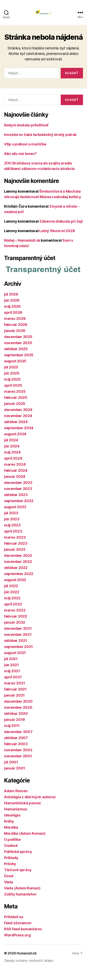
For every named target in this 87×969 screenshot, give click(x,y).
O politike (12, 839)
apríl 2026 (13, 312)
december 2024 (18, 410)
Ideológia (12, 815)
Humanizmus (15, 809)
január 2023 (14, 549)
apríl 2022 (13, 604)
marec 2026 (14, 318)
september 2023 (18, 501)
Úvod (8, 876)
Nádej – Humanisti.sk (22, 240)
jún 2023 (11, 519)
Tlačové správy (18, 870)
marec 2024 (14, 464)
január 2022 (14, 622)
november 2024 (18, 416)
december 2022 (18, 555)
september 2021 (18, 647)
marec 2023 (14, 537)
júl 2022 (11, 586)
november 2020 (18, 707)
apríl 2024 (13, 458)
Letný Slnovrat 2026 (57, 231)
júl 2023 (11, 513)
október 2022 (16, 568)
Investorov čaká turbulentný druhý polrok (40, 134)
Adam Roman (16, 791)
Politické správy (18, 851)
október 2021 (15, 640)
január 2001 (14, 768)
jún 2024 (11, 446)
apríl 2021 (12, 677)
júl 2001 (11, 762)
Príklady (11, 858)
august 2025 (15, 361)
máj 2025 (12, 379)
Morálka (11, 827)
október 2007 (16, 738)
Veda (8, 882)
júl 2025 (11, 367)
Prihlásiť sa (13, 917)
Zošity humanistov (20, 894)
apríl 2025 (13, 385)
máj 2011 (12, 726)
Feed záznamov (18, 923)
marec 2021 (14, 683)
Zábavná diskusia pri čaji (61, 221)
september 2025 (18, 355)
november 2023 (18, 489)
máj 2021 (12, 671)
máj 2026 (12, 306)
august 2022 (15, 580)
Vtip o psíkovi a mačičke (25, 144)
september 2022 (18, 574)
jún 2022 (11, 592)
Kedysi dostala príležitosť (26, 125)
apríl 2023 (13, 531)
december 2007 (18, 732)
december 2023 (18, 482)
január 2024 (14, 476)
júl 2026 (11, 294)
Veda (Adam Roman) (22, 888)
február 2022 (15, 616)
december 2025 (18, 337)
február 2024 (15, 470)
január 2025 (14, 403)
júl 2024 (11, 440)
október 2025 (16, 349)
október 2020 (16, 713)
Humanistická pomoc (22, 803)
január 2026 (14, 331)
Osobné (10, 845)
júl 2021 (11, 659)
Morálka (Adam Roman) (25, 833)
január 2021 (14, 695)
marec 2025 (14, 391)
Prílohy (10, 864)
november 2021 (18, 634)
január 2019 (14, 719)
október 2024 (16, 422)
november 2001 (18, 756)
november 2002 (18, 750)
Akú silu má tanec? (20, 154)
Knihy (9, 821)
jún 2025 (11, 373)
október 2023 (16, 495)
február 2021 (15, 689)
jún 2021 (11, 665)
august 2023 (15, 507)
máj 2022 (12, 598)
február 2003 (16, 744)
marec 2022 (14, 610)
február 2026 (15, 324)
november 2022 (18, 561)
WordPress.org (17, 935)
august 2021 (15, 653)
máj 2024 (12, 452)
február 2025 (15, 397)
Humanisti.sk (27, 953)
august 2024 (15, 434)
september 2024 (18, 428)
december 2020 (18, 701)
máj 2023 (12, 525)
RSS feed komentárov (23, 929)
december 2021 (18, 628)
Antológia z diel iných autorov (30, 797)
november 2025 (18, 343)
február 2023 (15, 543)
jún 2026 (11, 300)
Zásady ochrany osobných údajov (29, 960)
